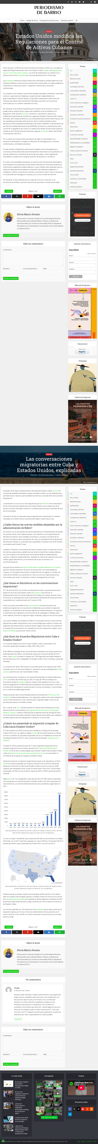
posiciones (44, 131)
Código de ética (32, 20)
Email (71, 256)
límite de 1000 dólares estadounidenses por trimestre (41, 567)
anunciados (21, 75)
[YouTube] (83, 1109)
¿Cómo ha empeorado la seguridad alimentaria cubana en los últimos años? (22, 1108)
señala (5, 764)
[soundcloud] (87, 1109)
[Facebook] (70, 1109)
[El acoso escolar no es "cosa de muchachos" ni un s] (57, 1102)
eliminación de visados (17, 899)
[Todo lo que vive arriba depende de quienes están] (40, 1102)
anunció (55, 491)
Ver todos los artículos (11, 235)
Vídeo (95, 1141)
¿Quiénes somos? (66, 20)
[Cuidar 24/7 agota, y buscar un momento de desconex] (57, 1111)
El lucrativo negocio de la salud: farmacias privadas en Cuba (22, 1084)
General (49, 31)
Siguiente (57, 191)
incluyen (25, 114)
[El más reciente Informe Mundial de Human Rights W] (40, 1093)
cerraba (34, 733)
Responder (18, 1019)
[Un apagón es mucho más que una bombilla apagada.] (49, 1093)
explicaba (40, 909)
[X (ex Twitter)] (74, 1109)
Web (45, 269)
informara (45, 504)
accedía (14, 656)
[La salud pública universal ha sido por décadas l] (40, 1084)
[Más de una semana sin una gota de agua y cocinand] (40, 1111)
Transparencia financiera (49, 20)
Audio (78, 1141)
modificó (46, 70)
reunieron (37, 593)
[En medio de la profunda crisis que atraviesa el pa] (49, 1084)
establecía (22, 682)
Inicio (22, 20)
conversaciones (34, 605)
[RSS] (91, 1109)
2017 (18, 708)
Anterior (9, 191)
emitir (5, 680)
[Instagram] (78, 1109)
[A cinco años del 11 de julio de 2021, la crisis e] (49, 1111)
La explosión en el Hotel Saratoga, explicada (47, 1072)
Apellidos (71, 269)
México (5, 631)
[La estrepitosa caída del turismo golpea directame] (57, 1093)
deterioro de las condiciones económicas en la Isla (27, 753)
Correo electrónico (30, 269)
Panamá (13, 631)
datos (10, 779)
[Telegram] (70, 1114)
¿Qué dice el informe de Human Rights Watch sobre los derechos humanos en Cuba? (21, 1129)
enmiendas (10, 81)
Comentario (7, 250)
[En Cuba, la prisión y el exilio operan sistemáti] (49, 1102)
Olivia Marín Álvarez (48, 52)
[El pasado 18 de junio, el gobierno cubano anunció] (57, 1084)
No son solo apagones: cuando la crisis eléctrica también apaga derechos (21, 1095)
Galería (83, 1141)
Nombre (6, 269)
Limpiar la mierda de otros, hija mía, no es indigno (21, 1119)
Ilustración (90, 1141)
